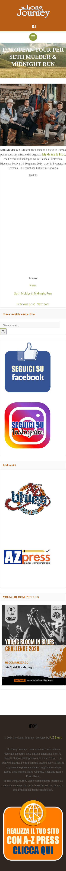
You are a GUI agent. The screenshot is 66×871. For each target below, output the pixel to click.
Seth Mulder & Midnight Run (33, 293)
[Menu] (33, 37)
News (33, 285)
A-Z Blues (56, 737)
